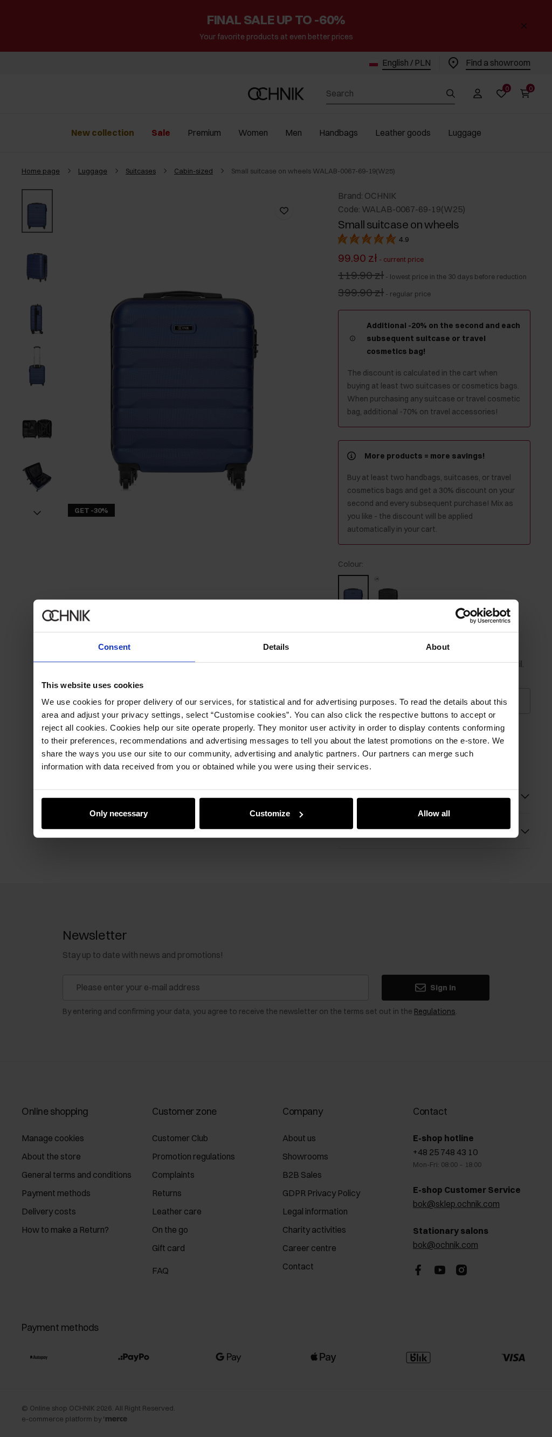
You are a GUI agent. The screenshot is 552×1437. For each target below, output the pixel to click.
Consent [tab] (114, 646)
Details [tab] (276, 646)
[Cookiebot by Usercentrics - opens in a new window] (463, 615)
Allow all (434, 813)
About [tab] (438, 646)
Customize (270, 813)
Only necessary (118, 813)
